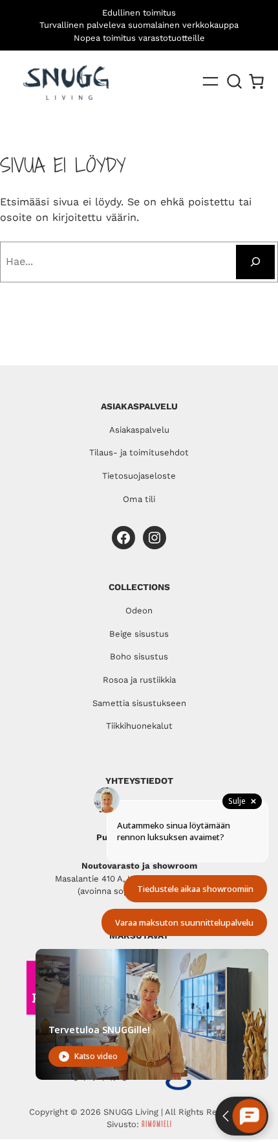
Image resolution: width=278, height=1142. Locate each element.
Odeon (139, 610)
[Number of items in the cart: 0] (256, 81)
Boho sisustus (139, 656)
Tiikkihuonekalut (139, 726)
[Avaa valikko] (210, 81)
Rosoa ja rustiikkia (139, 680)
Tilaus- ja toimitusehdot (139, 452)
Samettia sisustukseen (139, 703)
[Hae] (255, 262)
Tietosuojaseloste (139, 476)
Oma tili (139, 499)
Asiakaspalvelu (139, 430)
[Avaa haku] (235, 82)
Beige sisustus (139, 634)
